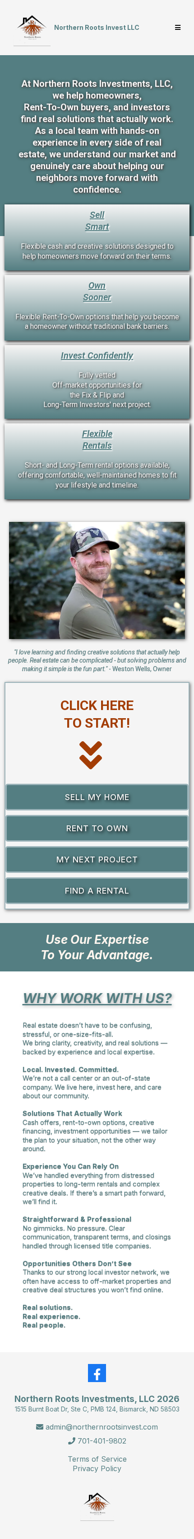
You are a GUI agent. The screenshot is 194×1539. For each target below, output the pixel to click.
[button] (176, 27)
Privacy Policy (97, 1468)
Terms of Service (97, 1458)
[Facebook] (97, 1373)
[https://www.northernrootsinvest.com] (32, 27)
